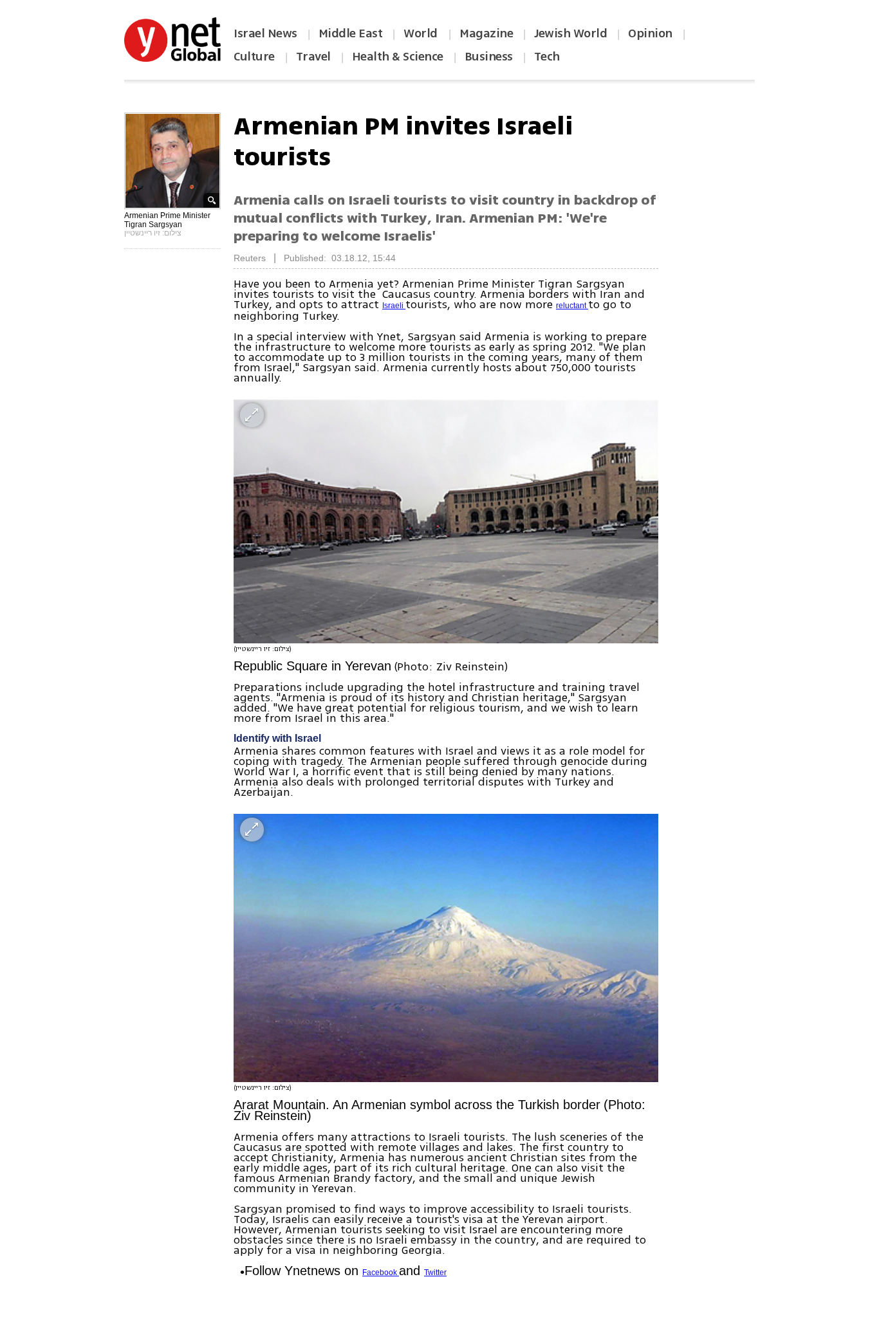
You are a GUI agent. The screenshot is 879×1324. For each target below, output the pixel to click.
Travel (313, 57)
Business (489, 57)
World (421, 33)
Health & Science (397, 57)
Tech (547, 57)
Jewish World (570, 33)
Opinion (650, 33)
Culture (254, 57)
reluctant (572, 305)
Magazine (486, 33)
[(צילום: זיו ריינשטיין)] (446, 521)
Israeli (393, 305)
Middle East (351, 33)
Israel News (265, 33)
